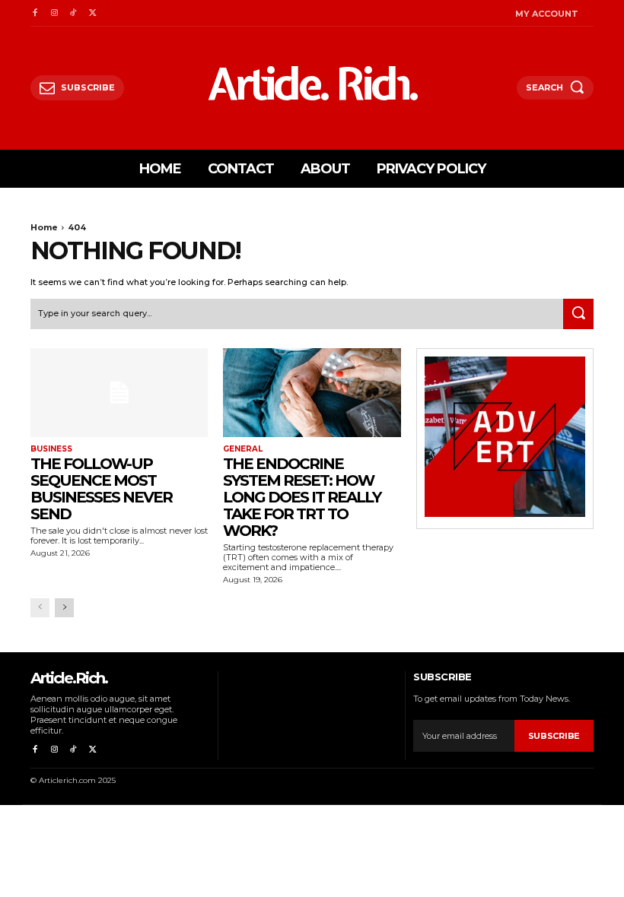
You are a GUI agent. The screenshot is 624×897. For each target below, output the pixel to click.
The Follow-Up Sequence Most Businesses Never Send (101, 489)
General (243, 449)
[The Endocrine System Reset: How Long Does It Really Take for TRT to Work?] (311, 392)
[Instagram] (53, 13)
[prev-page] (39, 607)
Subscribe (554, 736)
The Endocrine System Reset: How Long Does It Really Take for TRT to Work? (301, 497)
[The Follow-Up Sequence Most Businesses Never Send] (119, 392)
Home (44, 227)
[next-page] (64, 607)
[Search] (578, 314)
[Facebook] (34, 13)
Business (51, 449)
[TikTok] (73, 13)
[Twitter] (92, 13)
